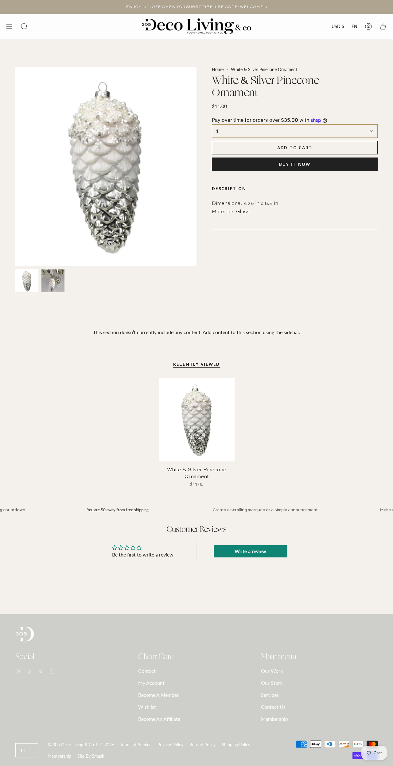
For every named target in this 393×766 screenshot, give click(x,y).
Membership (274, 719)
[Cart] (383, 26)
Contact (147, 671)
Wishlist (147, 707)
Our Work (272, 671)
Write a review (250, 551)
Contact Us (273, 707)
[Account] (368, 26)
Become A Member (158, 695)
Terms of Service (135, 744)
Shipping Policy (236, 744)
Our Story (271, 683)
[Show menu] (9, 26)
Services (270, 695)
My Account (151, 683)
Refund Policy (202, 744)
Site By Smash (90, 756)
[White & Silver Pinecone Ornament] (196, 419)
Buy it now (294, 164)
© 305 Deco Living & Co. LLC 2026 (81, 744)
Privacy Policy (170, 744)
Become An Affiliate (159, 719)
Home (218, 69)
